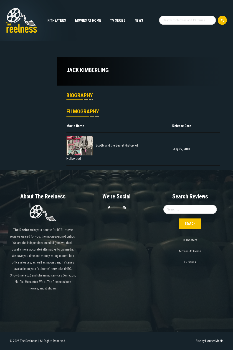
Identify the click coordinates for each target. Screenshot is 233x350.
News (139, 20)
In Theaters (56, 20)
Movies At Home (88, 20)
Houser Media (214, 341)
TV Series (118, 20)
